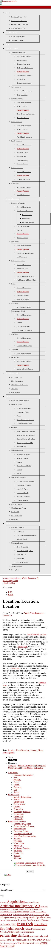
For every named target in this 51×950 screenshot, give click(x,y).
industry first (24, 920)
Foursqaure (22, 646)
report (31, 936)
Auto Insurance (16, 87)
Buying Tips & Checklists (25, 68)
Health (16, 785)
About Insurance (22, 60)
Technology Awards (12, 373)
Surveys (19, 230)
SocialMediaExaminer (36, 634)
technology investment (10, 943)
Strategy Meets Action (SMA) (21, 939)
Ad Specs (18, 850)
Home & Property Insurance (26, 114)
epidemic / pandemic (36, 917)
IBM (16, 920)
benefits (7, 909)
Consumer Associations (24, 83)
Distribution (15, 241)
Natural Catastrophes (35, 929)
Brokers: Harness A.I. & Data (26, 439)
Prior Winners (15, 392)
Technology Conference (18, 477)
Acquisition (16, 902)
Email (10, 594)
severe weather (38, 936)
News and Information (24, 56)
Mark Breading (22, 750)
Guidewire (10, 920)
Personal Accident (22, 160)
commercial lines (40, 912)
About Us (18, 846)
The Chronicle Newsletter (19, 21)
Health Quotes (21, 156)
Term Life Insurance (23, 195)
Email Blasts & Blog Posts (25, 551)
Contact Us (20, 531)
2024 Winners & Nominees (19, 385)
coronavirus (6, 914)
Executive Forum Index (24, 423)
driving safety (21, 918)
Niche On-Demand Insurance (26, 431)
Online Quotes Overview (24, 75)
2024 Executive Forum (24, 408)
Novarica (4, 932)
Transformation (25, 943)
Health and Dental (22, 152)
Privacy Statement (16, 570)
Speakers (19, 462)
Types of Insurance (12, 48)
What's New (19, 843)
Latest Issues (26, 218)
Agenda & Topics (22, 458)
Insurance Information (18, 203)
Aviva (2, 909)
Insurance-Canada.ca (17, 527)
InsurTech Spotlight (12, 32)
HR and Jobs (15, 357)
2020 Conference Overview (25, 481)
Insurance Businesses (12, 199)
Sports (16, 792)
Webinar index (21, 446)
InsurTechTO (15, 512)
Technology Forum (17, 450)
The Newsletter (25, 836)
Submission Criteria (17, 40)
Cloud (32, 912)
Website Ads (20, 558)
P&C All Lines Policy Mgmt (25, 276)
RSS (10, 592)
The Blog (23, 833)
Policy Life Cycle (22, 268)
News (7, 13)
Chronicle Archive (28, 222)
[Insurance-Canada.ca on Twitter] (28, 863)
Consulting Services (23, 562)
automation (44, 906)
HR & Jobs (18, 819)
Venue (19, 473)
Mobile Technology (26, 765)
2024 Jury (14, 388)
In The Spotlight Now (18, 36)
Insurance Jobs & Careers (25, 369)
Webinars (14, 427)
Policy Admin (19, 804)
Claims (13, 284)
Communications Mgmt (24, 345)
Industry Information (22, 797)
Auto (16, 777)
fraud (49, 917)
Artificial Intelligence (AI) (20, 906)
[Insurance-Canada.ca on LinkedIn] (29, 865)
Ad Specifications (16, 566)
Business (17, 787)
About (8, 523)
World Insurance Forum (18, 508)
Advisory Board (22, 539)
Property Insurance (17, 98)
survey (41, 939)
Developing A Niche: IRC (25, 443)
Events (8, 396)
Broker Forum (20, 829)
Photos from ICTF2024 (24, 466)
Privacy (17, 855)
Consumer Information (18, 52)
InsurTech (25, 924)
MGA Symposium (16, 515)
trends (36, 943)
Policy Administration (18, 261)
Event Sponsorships (23, 547)
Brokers (14, 909)
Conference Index (22, 500)
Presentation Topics (23, 412)
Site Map (17, 858)
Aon (26, 902)
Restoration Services (23, 118)
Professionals (13, 794)
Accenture (3, 902)
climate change (22, 912)
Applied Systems (34, 902)
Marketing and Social (18, 311)
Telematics (14, 303)
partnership (8, 935)
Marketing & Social (22, 811)
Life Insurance (15, 183)
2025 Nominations (17, 381)
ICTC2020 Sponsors (23, 496)
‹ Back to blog (9, 583)
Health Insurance (16, 141)
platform (23, 935)
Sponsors (19, 469)
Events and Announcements (20, 400)
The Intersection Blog (23, 226)
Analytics (12, 765)
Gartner (2, 920)
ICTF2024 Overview (23, 454)
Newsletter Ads (21, 554)
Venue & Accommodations (25, 420)
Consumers (13, 772)
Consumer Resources (23, 64)
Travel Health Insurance (24, 137)
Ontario (12, 932)
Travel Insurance (16, 121)
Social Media (27, 768)
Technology (15, 334)
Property (17, 780)
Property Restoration (23, 179)
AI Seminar (14, 519)
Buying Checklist (22, 95)
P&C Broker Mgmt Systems (25, 253)
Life (15, 789)
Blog (7, 44)
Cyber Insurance (37, 915)
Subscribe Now (27, 215)
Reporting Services (23, 295)
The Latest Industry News (19, 17)
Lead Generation (22, 257)
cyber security (10, 917)
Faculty (19, 416)
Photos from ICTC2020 (24, 485)
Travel (16, 782)
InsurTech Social (16, 504)
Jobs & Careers (21, 79)
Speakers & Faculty (23, 493)
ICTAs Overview (16, 377)
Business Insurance (17, 168)
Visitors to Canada (22, 164)
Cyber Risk (14, 349)
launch (18, 928)
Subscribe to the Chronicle (19, 24)
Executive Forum (16, 404)
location (11, 750)
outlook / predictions (25, 932)
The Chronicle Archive (18, 28)
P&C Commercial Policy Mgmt (26, 280)
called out (15, 668)
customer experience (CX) (22, 915)
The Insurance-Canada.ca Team (26, 535)
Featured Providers (23, 71)
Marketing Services (17, 543)
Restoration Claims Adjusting (26, 435)
